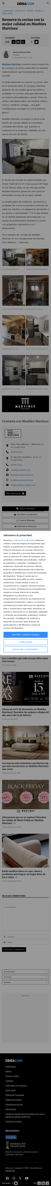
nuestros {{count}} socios (24, 540)
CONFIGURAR (25, 642)
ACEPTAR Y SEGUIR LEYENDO (25, 635)
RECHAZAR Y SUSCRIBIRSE (25, 649)
